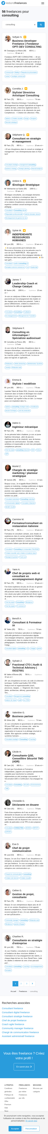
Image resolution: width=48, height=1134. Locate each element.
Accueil (13, 991)
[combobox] (18, 24)
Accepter (15, 1129)
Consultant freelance (12, 1008)
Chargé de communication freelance (20, 1032)
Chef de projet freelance (14, 1020)
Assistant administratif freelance (18, 1036)
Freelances (23, 991)
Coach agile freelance (13, 1024)
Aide (6, 1108)
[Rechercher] (41, 24)
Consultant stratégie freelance (17, 1016)
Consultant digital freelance (16, 1012)
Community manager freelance (17, 1028)
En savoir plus (23, 1067)
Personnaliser (31, 1129)
